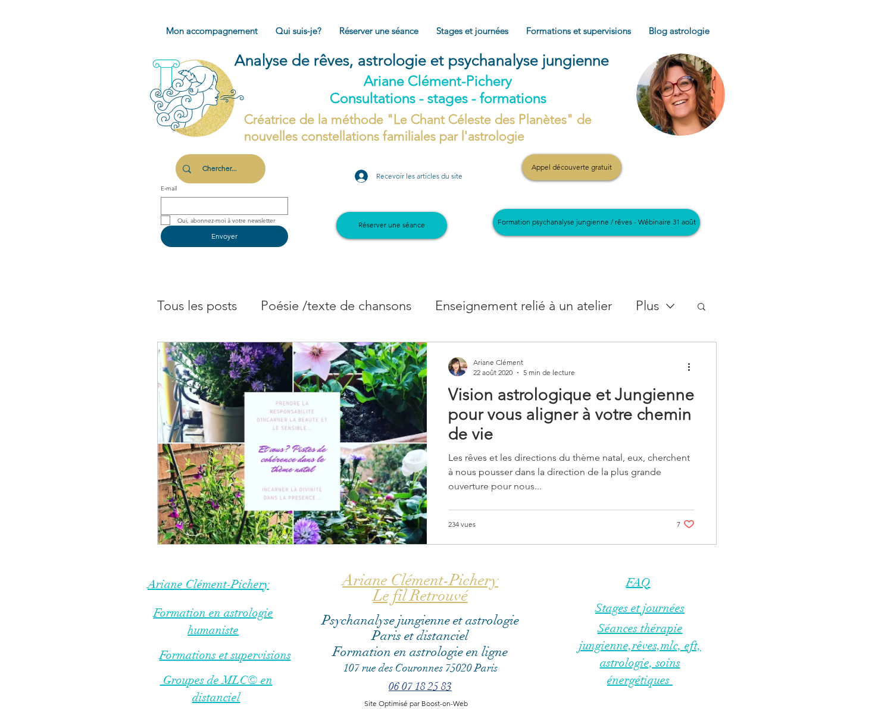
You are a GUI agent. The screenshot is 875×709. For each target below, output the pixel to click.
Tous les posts (197, 306)
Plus (647, 306)
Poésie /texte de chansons (336, 306)
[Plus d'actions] (693, 367)
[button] (701, 307)
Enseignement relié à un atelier (523, 306)
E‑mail (169, 188)
